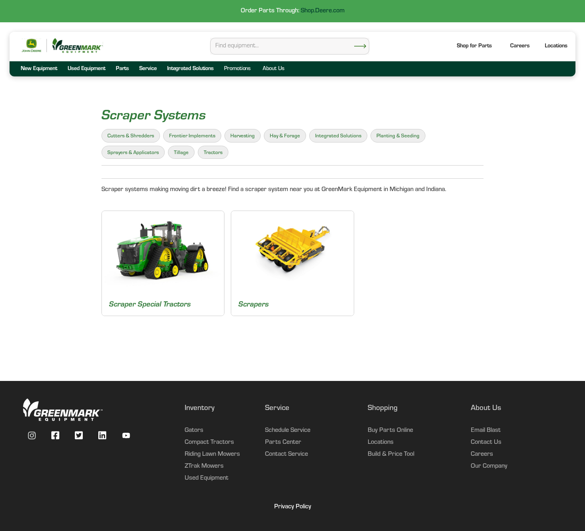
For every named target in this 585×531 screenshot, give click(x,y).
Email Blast (486, 431)
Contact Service (286, 454)
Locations (381, 442)
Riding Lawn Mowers (212, 454)
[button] (556, 47)
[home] (77, 45)
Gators (194, 431)
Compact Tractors (209, 442)
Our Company (489, 466)
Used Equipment (206, 478)
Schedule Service (287, 431)
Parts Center (283, 442)
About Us (273, 69)
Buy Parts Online (390, 431)
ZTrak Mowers (204, 466)
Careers (520, 46)
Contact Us (486, 442)
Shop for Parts (474, 46)
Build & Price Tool (391, 454)
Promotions (237, 69)
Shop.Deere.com (323, 11)
